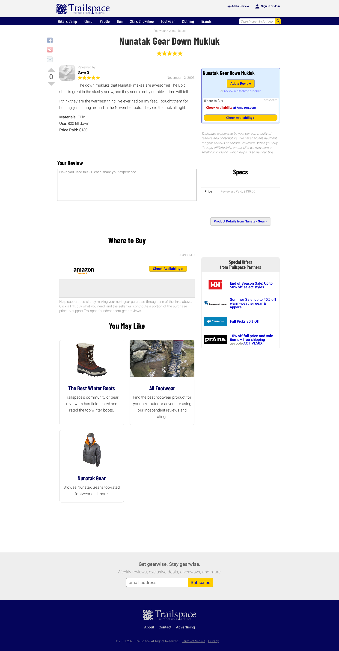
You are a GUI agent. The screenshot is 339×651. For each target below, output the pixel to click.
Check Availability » (240, 118)
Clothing (188, 21)
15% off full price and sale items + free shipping (251, 338)
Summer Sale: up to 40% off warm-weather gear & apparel (253, 303)
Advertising (185, 627)
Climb (88, 21)
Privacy (213, 641)
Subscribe (200, 582)
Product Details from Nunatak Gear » (240, 221)
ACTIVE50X (252, 343)
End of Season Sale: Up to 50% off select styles (251, 285)
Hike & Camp (67, 21)
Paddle (105, 21)
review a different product (242, 91)
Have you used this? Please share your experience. (98, 172)
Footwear (168, 21)
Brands (206, 21)
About (149, 627)
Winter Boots (177, 30)
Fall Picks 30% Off (245, 321)
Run (120, 21)
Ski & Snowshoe (142, 21)
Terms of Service (193, 641)
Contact (165, 627)
